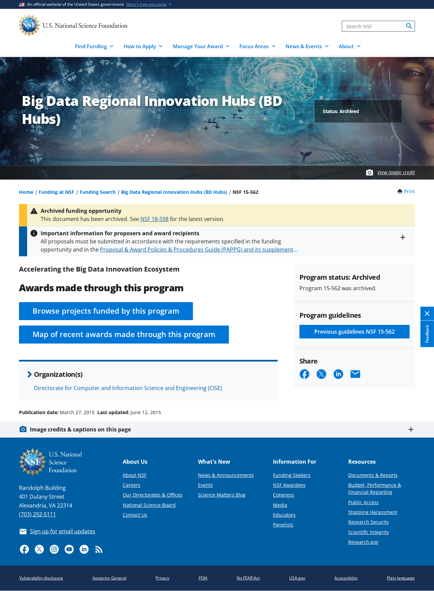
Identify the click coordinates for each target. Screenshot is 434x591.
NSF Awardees (289, 485)
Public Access (363, 502)
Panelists (283, 524)
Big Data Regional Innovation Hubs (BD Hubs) (174, 192)
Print (409, 191)
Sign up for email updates (62, 531)
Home (26, 192)
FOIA (203, 578)
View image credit (396, 172)
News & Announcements (226, 475)
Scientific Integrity (368, 532)
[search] (409, 26)
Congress (283, 495)
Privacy (162, 578)
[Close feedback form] (427, 314)
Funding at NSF (56, 192)
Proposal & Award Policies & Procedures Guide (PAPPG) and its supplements (198, 249)
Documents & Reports (373, 475)
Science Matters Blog (221, 495)
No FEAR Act (248, 578)
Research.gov (363, 542)
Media (280, 505)
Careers (131, 485)
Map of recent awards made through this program (124, 334)
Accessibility (345, 578)
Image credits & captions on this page (80, 429)
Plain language (401, 578)
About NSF (134, 475)
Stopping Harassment (372, 512)
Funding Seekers (292, 475)
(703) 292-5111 (37, 514)
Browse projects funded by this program (106, 311)
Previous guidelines (354, 331)
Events (205, 485)
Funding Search (98, 192)
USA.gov (297, 578)
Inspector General (109, 578)
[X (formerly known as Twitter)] (39, 549)
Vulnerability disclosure (41, 578)
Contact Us (135, 515)
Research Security (368, 522)
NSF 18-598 (154, 219)
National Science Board (149, 505)
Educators (284, 515)
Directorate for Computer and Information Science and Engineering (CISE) (128, 388)
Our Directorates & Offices (152, 495)
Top (419, 386)
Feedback (427, 334)
